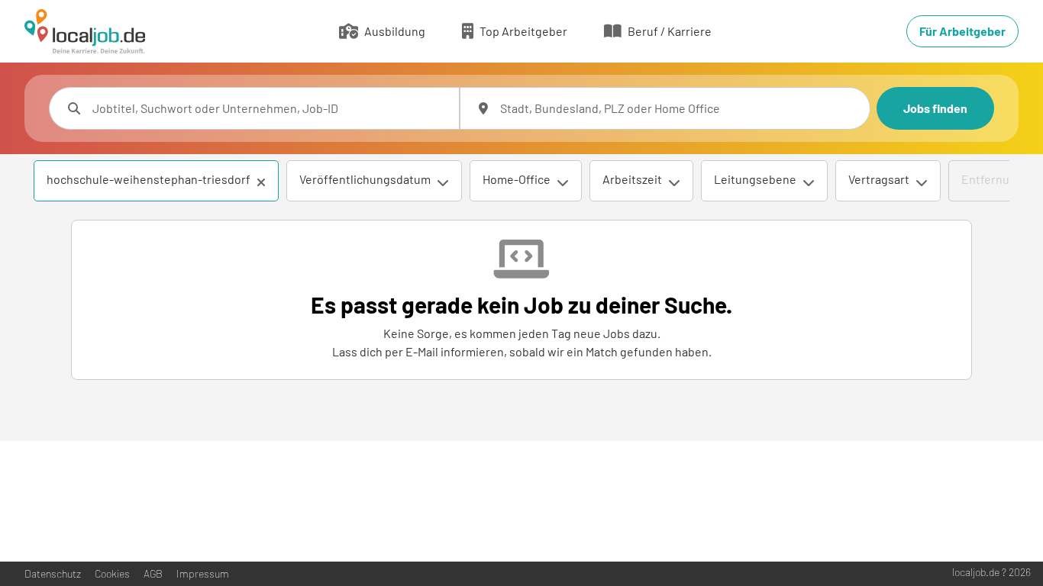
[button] (261, 182)
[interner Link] (84, 31)
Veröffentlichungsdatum (365, 179)
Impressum (202, 573)
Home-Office (517, 179)
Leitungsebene (755, 179)
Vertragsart (878, 179)
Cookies (112, 573)
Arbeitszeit (632, 179)
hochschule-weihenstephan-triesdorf (148, 179)
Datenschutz (52, 573)
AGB (153, 573)
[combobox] (269, 108)
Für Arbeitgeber (962, 31)
